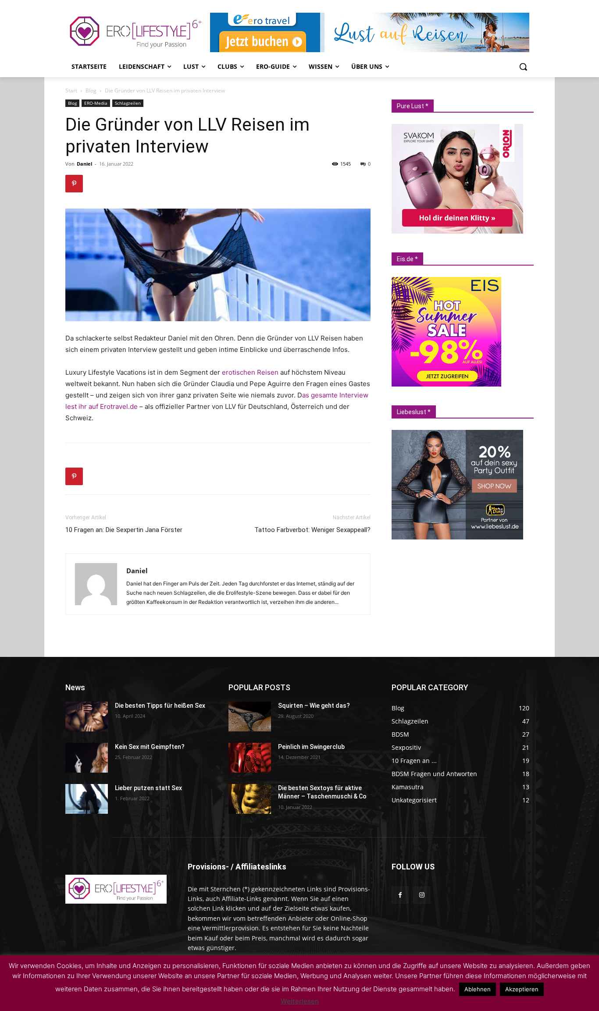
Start (71, 90)
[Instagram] (421, 895)
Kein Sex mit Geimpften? (150, 746)
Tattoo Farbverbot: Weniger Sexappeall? (312, 530)
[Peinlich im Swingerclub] (249, 758)
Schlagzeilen (128, 103)
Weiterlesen (300, 1001)
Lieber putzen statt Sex (148, 787)
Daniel (84, 163)
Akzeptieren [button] (521, 989)
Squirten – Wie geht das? (314, 705)
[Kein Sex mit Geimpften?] (86, 758)
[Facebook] (400, 895)
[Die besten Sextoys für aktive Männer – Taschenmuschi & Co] (249, 799)
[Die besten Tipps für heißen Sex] (86, 716)
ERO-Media (95, 103)
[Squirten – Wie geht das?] (249, 716)
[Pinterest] (74, 183)
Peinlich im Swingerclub (311, 746)
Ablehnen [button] (477, 989)
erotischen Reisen (250, 372)
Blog (91, 90)
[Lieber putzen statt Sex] (86, 799)
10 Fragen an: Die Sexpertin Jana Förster (123, 530)
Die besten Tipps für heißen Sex (160, 705)
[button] (523, 66)
